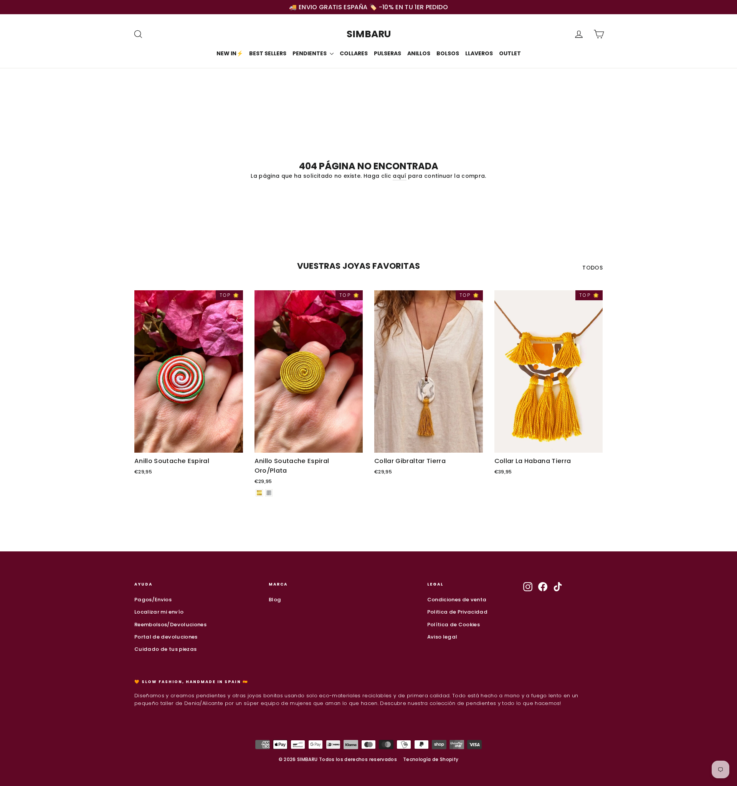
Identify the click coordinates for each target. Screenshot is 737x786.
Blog (275, 599)
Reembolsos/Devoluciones (170, 624)
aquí (399, 176)
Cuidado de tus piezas (165, 649)
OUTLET (510, 53)
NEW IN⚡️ (229, 53)
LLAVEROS (479, 53)
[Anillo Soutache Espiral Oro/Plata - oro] (259, 493)
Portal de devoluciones (166, 636)
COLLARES (354, 53)
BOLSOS (447, 53)
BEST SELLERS (267, 53)
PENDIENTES (310, 53)
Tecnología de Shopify (430, 759)
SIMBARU (369, 34)
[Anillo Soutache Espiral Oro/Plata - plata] (269, 493)
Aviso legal (442, 636)
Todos (592, 267)
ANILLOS (418, 53)
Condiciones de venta (457, 599)
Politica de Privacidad (457, 612)
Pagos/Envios (153, 599)
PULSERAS (387, 53)
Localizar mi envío (158, 612)
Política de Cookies (453, 624)
